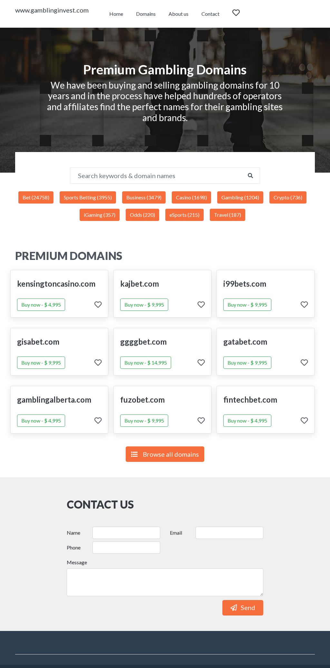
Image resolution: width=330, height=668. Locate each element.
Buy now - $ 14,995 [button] (145, 362)
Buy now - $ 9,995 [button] (144, 304)
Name (73, 533)
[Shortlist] (242, 14)
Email (176, 533)
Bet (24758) (36, 197)
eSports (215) (184, 215)
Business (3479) (143, 197)
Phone (74, 547)
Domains (146, 14)
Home (116, 14)
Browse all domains (171, 454)
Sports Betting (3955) (88, 197)
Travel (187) (227, 215)
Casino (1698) (191, 197)
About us (179, 14)
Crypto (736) (288, 197)
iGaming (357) (99, 215)
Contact (210, 14)
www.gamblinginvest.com (52, 10)
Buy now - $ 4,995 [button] (41, 304)
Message (77, 562)
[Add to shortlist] (98, 305)
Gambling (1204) (240, 197)
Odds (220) (142, 215)
